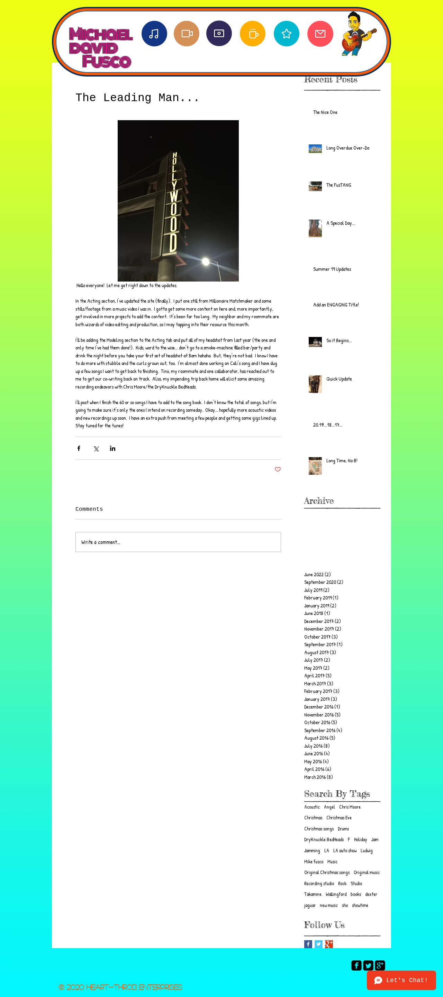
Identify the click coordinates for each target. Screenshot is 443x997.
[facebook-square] (356, 965)
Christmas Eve (339, 817)
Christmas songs (319, 828)
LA (326, 850)
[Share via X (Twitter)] (95, 448)
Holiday (360, 839)
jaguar (310, 905)
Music (332, 861)
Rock (342, 883)
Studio (356, 883)
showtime (360, 905)
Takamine (313, 894)
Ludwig (367, 850)
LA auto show (344, 850)
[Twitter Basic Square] (319, 944)
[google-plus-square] (380, 965)
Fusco (106, 61)
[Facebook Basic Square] (308, 944)
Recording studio (319, 883)
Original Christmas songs (327, 872)
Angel (329, 806)
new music (329, 905)
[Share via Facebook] (78, 448)
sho (345, 905)
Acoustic (312, 806)
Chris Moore (350, 806)
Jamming (312, 850)
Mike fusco (313, 861)
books (356, 894)
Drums (343, 828)
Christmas (313, 817)
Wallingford (336, 894)
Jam (374, 839)
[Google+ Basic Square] (329, 944)
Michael (100, 27)
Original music (367, 872)
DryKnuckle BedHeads (324, 839)
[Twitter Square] (368, 965)
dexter (371, 894)
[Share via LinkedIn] (112, 448)
